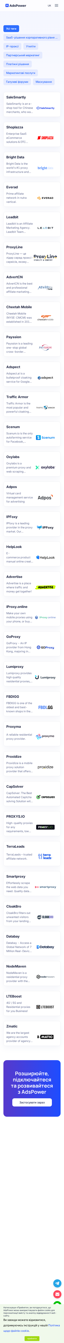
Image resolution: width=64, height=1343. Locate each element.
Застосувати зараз (32, 1102)
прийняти (32, 1338)
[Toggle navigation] (56, 5)
